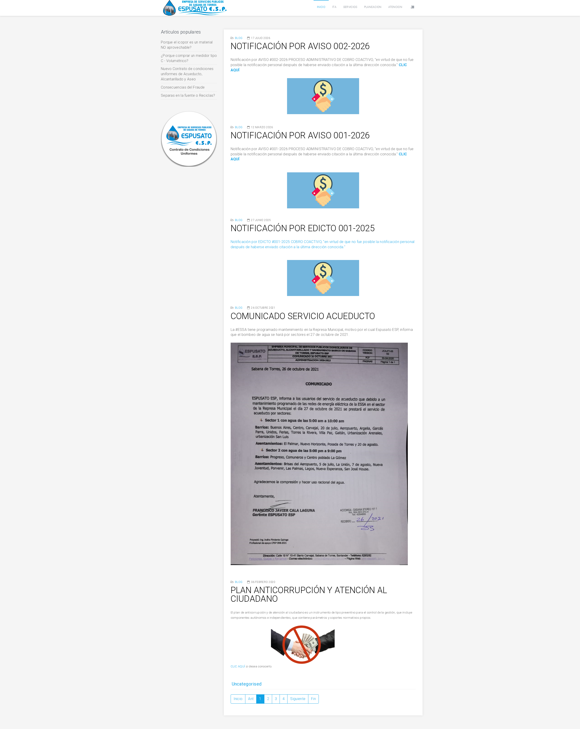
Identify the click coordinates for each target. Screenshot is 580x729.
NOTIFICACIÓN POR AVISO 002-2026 (300, 46)
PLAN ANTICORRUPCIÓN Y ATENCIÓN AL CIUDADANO (309, 594)
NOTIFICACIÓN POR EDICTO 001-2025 (303, 228)
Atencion (395, 7)
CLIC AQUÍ (238, 666)
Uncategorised (247, 684)
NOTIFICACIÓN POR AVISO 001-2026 (300, 135)
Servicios (350, 7)
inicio (321, 7)
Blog (238, 38)
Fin (313, 699)
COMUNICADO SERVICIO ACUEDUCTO (303, 316)
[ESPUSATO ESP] (195, 8)
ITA (334, 7)
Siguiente (297, 699)
